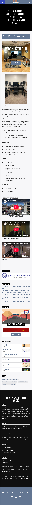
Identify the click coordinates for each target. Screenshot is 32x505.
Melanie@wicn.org (12, 132)
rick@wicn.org (18, 428)
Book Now (16, 63)
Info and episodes (16, 334)
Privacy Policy (24, 492)
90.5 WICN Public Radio (16, 399)
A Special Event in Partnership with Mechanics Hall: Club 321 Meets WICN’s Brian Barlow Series (16, 291)
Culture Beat (6, 359)
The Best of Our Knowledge (10, 354)
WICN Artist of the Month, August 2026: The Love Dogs (16, 287)
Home (4, 491)
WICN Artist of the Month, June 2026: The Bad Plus (15, 298)
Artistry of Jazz (7, 369)
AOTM (3, 379)
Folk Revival (6, 364)
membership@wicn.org (7, 433)
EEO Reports (5, 462)
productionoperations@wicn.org (18, 439)
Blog (8, 492)
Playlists (14, 492)
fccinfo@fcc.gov (24, 478)
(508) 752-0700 (7, 447)
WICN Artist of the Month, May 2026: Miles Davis (16, 301)
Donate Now (12, 491)
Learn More (5, 418)
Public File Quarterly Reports (8, 461)
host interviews (22, 382)
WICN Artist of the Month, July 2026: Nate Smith (16, 295)
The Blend (5, 345)
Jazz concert (11, 384)
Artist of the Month (12, 379)
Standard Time (7, 350)
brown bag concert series (9, 382)
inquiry (4, 384)
